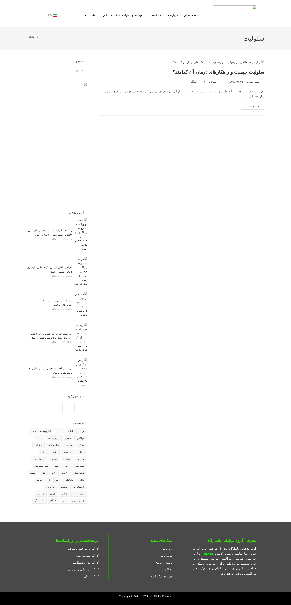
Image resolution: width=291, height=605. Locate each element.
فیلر (56, 466)
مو (57, 479)
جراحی (69, 445)
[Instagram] (69, 407)
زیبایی (43, 452)
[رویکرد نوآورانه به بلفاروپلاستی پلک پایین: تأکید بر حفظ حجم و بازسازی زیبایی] (80, 234)
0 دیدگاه (198, 81)
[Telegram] (33, 407)
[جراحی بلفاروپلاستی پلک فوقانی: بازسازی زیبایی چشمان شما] (80, 271)
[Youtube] (45, 407)
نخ (49, 479)
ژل (64, 500)
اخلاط (70, 431)
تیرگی (81, 445)
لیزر (43, 472)
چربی (52, 493)
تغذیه (38, 438)
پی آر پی (50, 486)
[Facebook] (81, 407)
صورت (54, 459)
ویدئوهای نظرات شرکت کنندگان (122, 15)
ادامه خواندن (251, 105)
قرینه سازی (78, 472)
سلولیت (31, 37)
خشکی (38, 445)
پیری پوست (78, 493)
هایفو (39, 479)
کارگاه (53, 500)
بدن (59, 431)
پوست (64, 486)
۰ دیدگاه (55, 239)
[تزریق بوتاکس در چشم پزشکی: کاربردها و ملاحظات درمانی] (80, 372)
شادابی (66, 459)
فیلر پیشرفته (41, 466)
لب (53, 472)
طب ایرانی (39, 459)
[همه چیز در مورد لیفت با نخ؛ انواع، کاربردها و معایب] (80, 304)
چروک (41, 493)
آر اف (81, 431)
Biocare (208, 553)
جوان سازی (53, 445)
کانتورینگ (39, 500)
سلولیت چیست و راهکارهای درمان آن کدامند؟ (218, 72)
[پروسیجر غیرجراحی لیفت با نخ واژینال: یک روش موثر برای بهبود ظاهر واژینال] (80, 337)
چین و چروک (78, 500)
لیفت (32, 472)
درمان (81, 452)
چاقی (64, 493)
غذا (66, 466)
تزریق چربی (53, 438)
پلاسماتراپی (78, 486)
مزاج (82, 479)
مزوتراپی (69, 479)
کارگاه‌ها (156, 15)
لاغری (64, 472)
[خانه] (40, 37)
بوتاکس (80, 438)
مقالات (212, 81)
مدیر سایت (252, 81)
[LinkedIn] (57, 407)
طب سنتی (79, 466)
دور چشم (67, 452)
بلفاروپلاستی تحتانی (41, 431)
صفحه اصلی (191, 15)
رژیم (54, 452)
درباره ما (172, 15)
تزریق (68, 438)
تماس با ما (90, 15)
